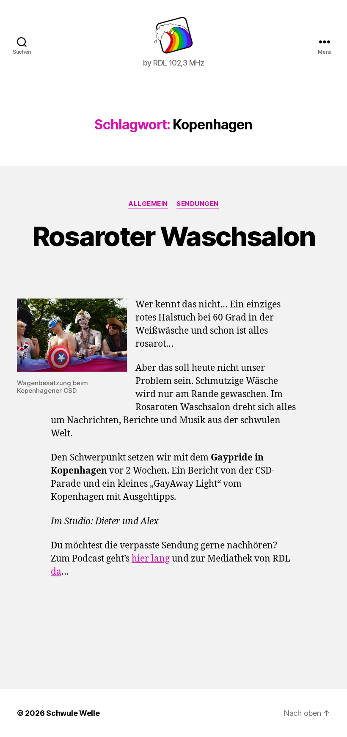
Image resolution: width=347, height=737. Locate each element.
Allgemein (148, 204)
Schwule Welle (73, 713)
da (56, 572)
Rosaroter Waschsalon (173, 236)
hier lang (151, 558)
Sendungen (197, 204)
